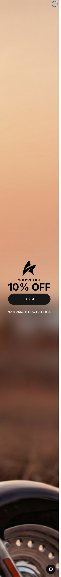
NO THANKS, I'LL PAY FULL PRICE (29, 311)
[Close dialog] (54, 4)
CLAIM (29, 299)
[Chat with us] (51, 569)
